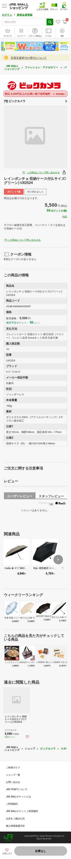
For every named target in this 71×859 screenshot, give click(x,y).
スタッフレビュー (51, 496)
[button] (58, 559)
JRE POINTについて (16, 789)
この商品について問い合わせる (43, 172)
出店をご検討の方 (15, 818)
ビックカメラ (16, 101)
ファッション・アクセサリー (42, 67)
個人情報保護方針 (15, 825)
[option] (35, 136)
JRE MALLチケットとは (18, 796)
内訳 (64, 216)
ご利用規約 (12, 804)
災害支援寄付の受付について (29, 57)
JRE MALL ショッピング (12, 67)
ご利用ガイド (13, 767)
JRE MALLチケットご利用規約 (22, 811)
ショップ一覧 (13, 775)
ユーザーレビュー (19, 496)
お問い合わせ (13, 782)
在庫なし (40, 851)
